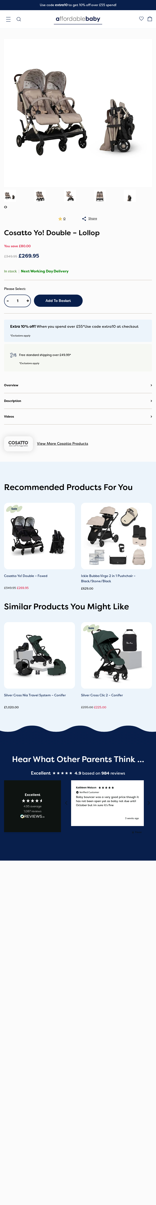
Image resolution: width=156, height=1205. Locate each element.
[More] (84, 219)
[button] (66, 803)
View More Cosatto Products (62, 443)
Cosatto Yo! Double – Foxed (25, 576)
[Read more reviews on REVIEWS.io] (32, 817)
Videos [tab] (9, 417)
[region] (107, 803)
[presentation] (4, 207)
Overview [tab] (11, 385)
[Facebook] (141, 19)
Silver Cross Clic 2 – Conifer (102, 695)
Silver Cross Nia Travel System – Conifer (35, 695)
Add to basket (58, 300)
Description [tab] (12, 401)
